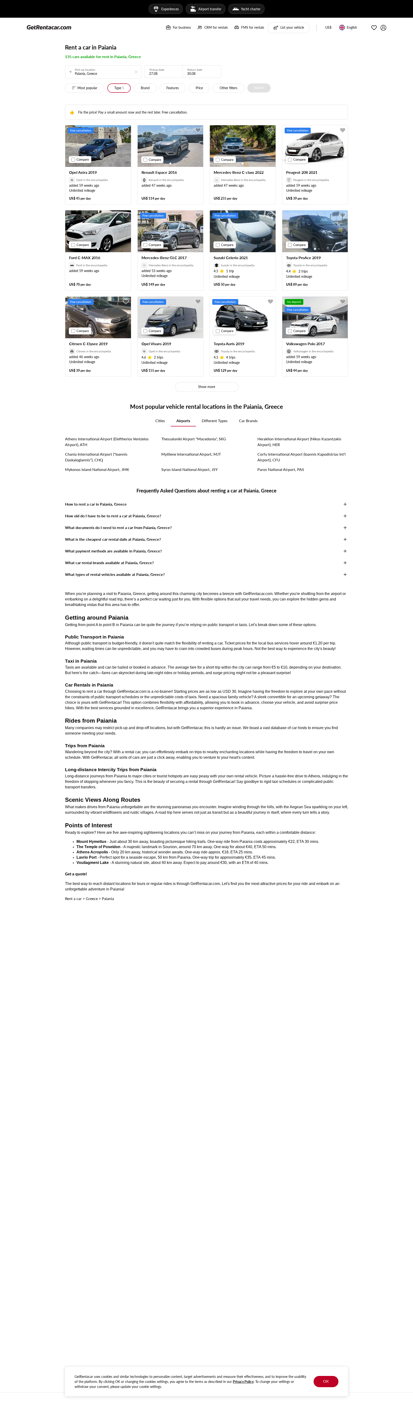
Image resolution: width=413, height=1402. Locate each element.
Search (259, 88)
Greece (92, 898)
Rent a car (73, 898)
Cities (160, 420)
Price (199, 88)
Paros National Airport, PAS (280, 469)
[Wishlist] (374, 28)
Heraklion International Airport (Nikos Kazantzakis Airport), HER (299, 441)
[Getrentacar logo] (49, 27)
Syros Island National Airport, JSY (189, 469)
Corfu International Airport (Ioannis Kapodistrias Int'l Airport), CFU (301, 457)
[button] (328, 28)
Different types (215, 420)
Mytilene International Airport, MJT (191, 454)
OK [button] (326, 1381)
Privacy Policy (243, 1382)
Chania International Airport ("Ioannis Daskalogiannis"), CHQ (96, 457)
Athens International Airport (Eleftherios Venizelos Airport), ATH (107, 441)
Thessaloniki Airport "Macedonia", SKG (193, 438)
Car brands (248, 420)
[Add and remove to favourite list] (126, 130)
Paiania (108, 898)
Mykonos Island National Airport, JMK (97, 469)
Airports (183, 420)
